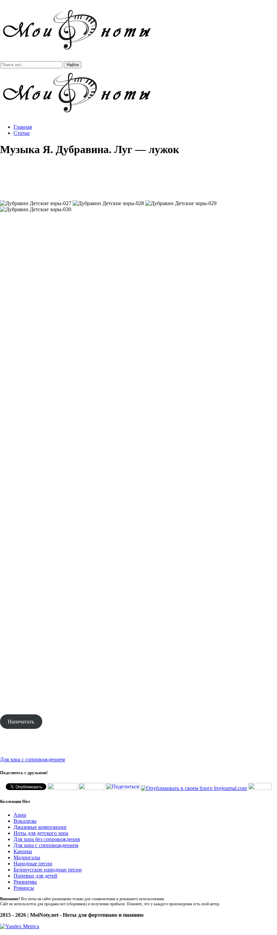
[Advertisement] (138, 178)
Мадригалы (27, 857)
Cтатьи (22, 133)
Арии (20, 815)
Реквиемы (25, 882)
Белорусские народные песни (48, 869)
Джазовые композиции (40, 827)
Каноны (23, 851)
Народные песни (33, 863)
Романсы (24, 888)
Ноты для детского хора (41, 833)
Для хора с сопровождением (32, 759)
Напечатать (21, 721)
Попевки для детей (35, 876)
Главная (23, 127)
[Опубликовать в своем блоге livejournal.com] (194, 788)
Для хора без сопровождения (47, 839)
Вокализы (25, 821)
